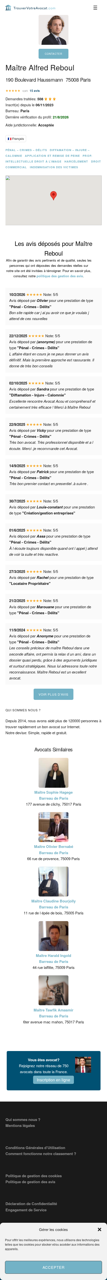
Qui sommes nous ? (22, 1119)
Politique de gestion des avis (30, 1181)
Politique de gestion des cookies (33, 1175)
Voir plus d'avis (53, 694)
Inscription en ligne (53, 1080)
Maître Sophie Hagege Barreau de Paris (53, 795)
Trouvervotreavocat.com (30, 7)
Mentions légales (20, 1125)
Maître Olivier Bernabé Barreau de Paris (53, 849)
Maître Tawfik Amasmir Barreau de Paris (53, 1013)
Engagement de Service (26, 1210)
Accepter (54, 1267)
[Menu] (95, 7)
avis (35, 90)
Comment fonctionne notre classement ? (40, 1153)
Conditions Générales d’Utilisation (35, 1147)
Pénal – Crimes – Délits (26, 150)
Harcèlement (76, 161)
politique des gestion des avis (60, 276)
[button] (99, 1229)
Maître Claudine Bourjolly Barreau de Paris (53, 904)
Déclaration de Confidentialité (31, 1203)
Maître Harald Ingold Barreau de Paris (53, 958)
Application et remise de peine (52, 156)
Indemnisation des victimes (54, 167)
